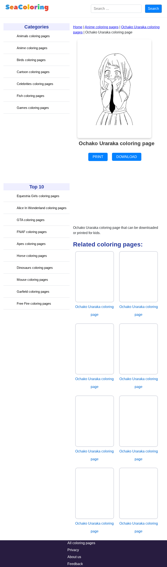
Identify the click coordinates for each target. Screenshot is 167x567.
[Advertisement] (36, 148)
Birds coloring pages (31, 60)
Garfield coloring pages (33, 291)
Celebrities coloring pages (35, 84)
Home (77, 27)
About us (74, 557)
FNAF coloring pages (32, 232)
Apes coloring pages (31, 244)
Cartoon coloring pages (33, 72)
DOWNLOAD (126, 157)
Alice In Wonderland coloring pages (42, 208)
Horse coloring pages (32, 256)
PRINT (98, 157)
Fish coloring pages (30, 96)
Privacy (73, 550)
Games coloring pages (33, 108)
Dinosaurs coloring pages (35, 267)
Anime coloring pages (32, 48)
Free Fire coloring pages (34, 303)
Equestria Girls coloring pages (38, 196)
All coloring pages (81, 543)
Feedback (75, 564)
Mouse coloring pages (32, 279)
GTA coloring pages (31, 220)
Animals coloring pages (33, 36)
